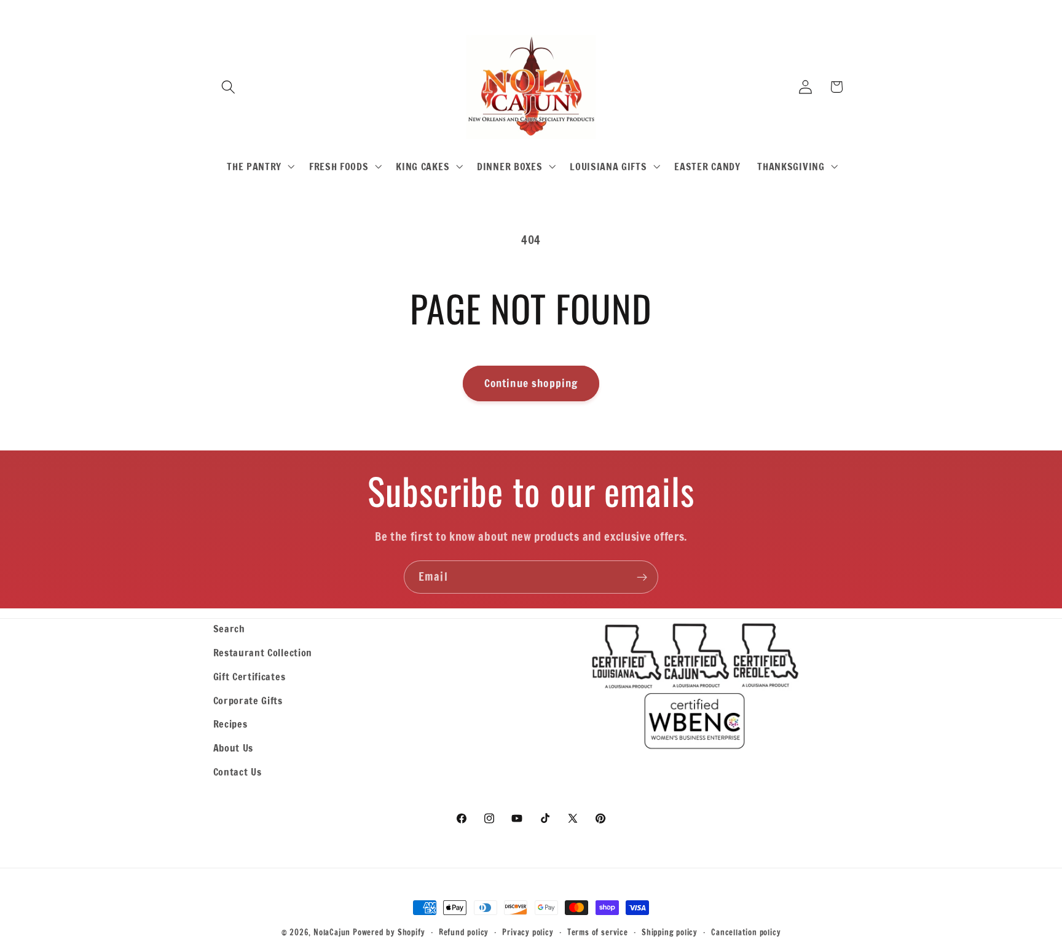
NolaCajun (331, 932)
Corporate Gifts (248, 700)
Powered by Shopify (389, 932)
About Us (233, 748)
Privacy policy (527, 932)
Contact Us (237, 771)
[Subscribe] (642, 577)
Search (229, 628)
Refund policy (464, 932)
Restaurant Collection (263, 652)
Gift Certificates (249, 676)
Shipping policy (670, 932)
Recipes (230, 724)
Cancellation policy (746, 932)
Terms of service (597, 932)
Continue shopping (531, 383)
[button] (229, 87)
